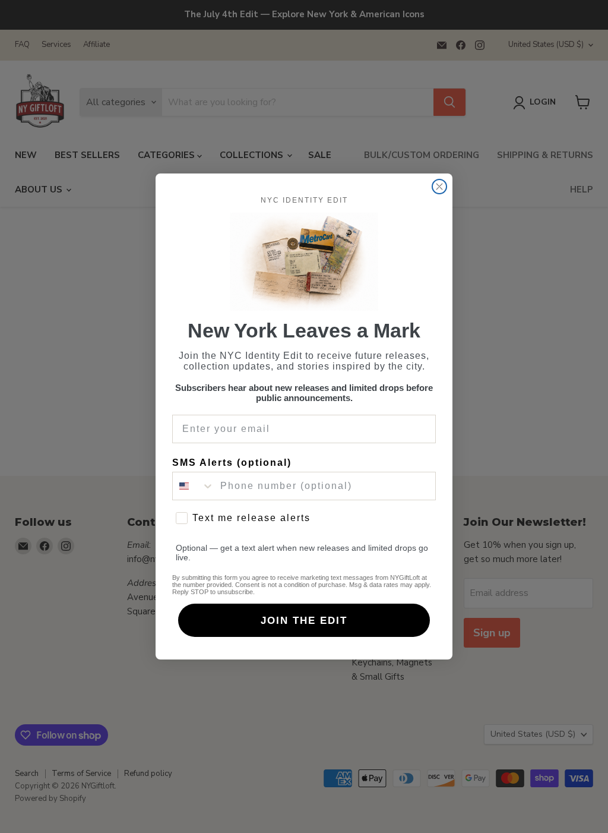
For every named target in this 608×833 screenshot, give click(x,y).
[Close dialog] (439, 186)
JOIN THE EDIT (304, 620)
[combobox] (193, 486)
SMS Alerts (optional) (232, 462)
